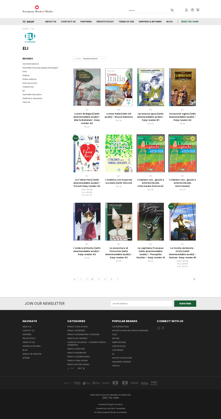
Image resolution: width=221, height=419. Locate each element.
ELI (24, 90)
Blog (169, 21)
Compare (85, 87)
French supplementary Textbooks (83, 334)
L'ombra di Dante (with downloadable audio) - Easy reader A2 (86, 251)
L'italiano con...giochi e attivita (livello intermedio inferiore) (150, 183)
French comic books (77, 360)
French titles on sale (77, 326)
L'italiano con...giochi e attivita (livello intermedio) (182, 183)
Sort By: (77, 58)
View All (26, 102)
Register (37, 354)
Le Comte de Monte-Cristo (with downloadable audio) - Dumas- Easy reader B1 (182, 253)
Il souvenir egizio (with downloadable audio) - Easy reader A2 (182, 117)
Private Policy (105, 21)
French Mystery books (78, 364)
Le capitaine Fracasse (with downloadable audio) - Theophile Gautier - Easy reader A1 (150, 253)
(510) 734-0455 (189, 21)
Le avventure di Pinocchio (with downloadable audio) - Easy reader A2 (118, 253)
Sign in (26, 354)
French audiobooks (76, 352)
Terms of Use (126, 21)
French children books (78, 356)
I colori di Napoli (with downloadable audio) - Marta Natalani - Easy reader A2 (86, 118)
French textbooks (76, 330)
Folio (25, 71)
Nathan (26, 75)
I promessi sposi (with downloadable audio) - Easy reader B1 (150, 117)
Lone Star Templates (116, 408)
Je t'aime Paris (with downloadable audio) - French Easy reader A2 (86, 183)
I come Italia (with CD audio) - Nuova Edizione (119, 115)
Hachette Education (32, 94)
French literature (76, 349)
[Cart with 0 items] (197, 9)
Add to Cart (87, 92)
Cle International (31, 63)
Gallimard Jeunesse (32, 98)
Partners (86, 21)
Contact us (68, 21)
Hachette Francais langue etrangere (40, 67)
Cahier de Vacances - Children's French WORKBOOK (86, 343)
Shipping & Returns (150, 21)
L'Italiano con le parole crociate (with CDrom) (118, 181)
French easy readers (77, 338)
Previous (213, 409)
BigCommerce (116, 404)
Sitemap (26, 358)
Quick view (87, 81)
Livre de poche (30, 83)
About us (50, 21)
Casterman (28, 86)
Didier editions (30, 79)
